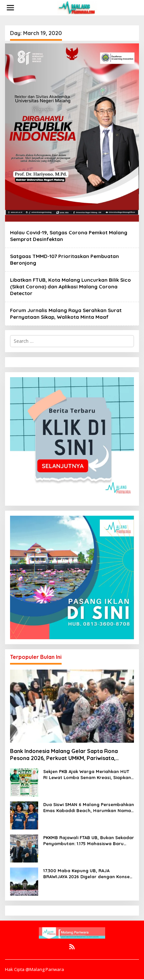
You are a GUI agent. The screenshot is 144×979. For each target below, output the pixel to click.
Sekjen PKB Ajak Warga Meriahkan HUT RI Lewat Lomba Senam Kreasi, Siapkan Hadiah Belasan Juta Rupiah (87, 774)
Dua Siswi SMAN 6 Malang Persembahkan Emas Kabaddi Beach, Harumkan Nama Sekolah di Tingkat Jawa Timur (88, 807)
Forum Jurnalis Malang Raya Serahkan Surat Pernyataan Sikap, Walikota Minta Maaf (66, 313)
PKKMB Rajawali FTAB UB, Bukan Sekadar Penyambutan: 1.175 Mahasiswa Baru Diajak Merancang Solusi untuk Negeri (88, 840)
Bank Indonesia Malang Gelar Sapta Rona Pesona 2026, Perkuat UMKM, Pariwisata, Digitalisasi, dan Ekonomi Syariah (64, 755)
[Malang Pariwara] (77, 7)
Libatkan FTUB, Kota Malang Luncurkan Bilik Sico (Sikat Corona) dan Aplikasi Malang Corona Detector (70, 286)
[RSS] (72, 946)
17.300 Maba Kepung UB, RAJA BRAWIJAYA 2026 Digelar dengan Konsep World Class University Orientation (88, 874)
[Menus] (10, 7)
